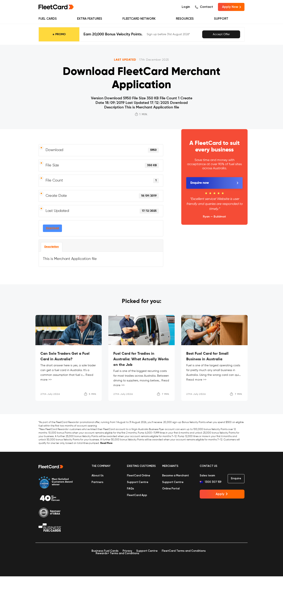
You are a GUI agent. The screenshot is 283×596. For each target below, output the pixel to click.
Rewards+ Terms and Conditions (117, 553)
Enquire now (199, 183)
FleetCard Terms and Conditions (184, 551)
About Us (98, 475)
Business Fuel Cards (105, 551)
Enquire (236, 478)
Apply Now (230, 6)
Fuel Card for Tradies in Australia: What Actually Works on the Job (141, 359)
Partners (97, 482)
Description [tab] (51, 246)
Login (186, 6)
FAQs (130, 488)
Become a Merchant (175, 475)
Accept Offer (221, 34)
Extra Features (89, 18)
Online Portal (171, 488)
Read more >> (196, 379)
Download (52, 228)
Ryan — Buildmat (214, 216)
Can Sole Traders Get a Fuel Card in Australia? (64, 356)
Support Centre (137, 482)
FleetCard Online (138, 475)
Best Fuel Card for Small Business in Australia (207, 356)
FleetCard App (137, 495)
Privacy (127, 551)
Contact (206, 6)
